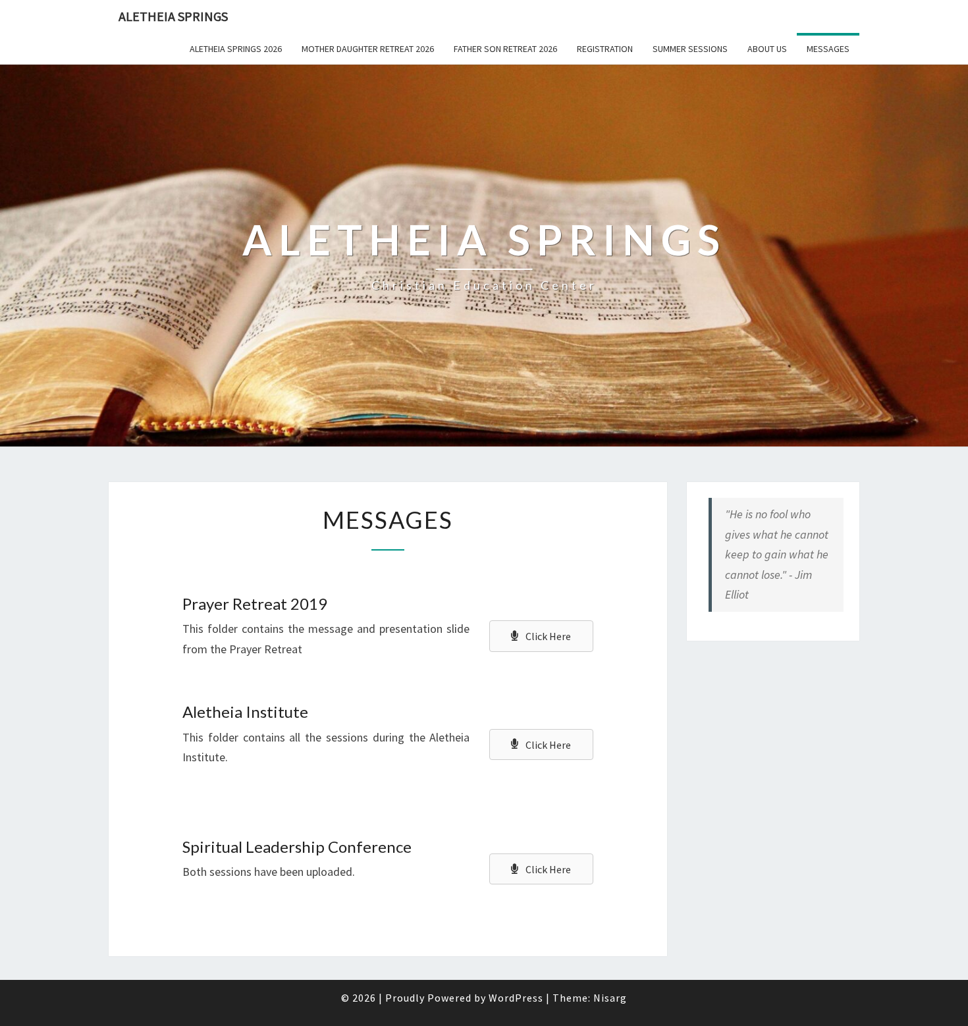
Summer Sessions (690, 49)
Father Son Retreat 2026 (505, 49)
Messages (828, 49)
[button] (541, 636)
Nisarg (610, 997)
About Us (767, 49)
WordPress (516, 997)
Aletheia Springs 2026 (236, 49)
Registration (605, 49)
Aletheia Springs (173, 16)
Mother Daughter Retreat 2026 (368, 49)
